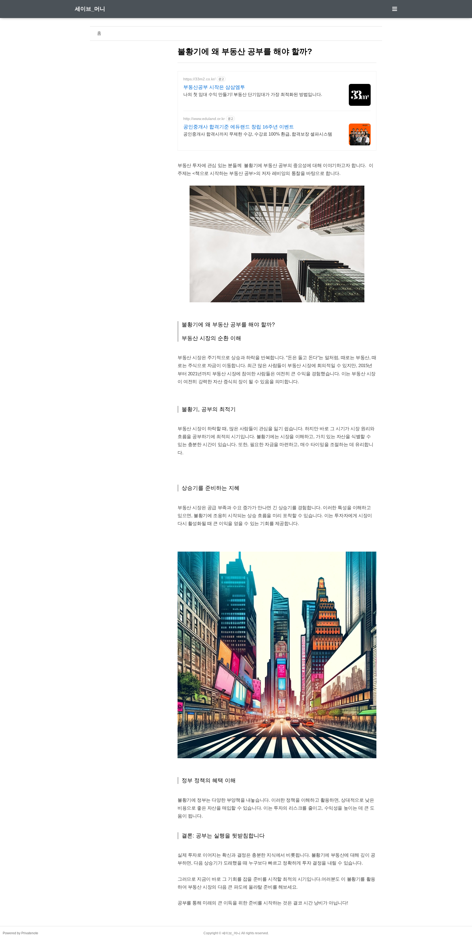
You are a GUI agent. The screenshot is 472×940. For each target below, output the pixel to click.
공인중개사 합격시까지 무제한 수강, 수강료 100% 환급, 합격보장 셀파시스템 (257, 134)
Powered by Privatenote (20, 933)
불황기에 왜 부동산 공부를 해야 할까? (245, 51)
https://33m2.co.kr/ (199, 79)
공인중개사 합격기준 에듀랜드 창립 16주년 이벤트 (238, 127)
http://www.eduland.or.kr (204, 118)
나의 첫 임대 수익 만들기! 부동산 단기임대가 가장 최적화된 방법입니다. (252, 94)
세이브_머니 (90, 9)
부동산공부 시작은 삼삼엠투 (214, 87)
